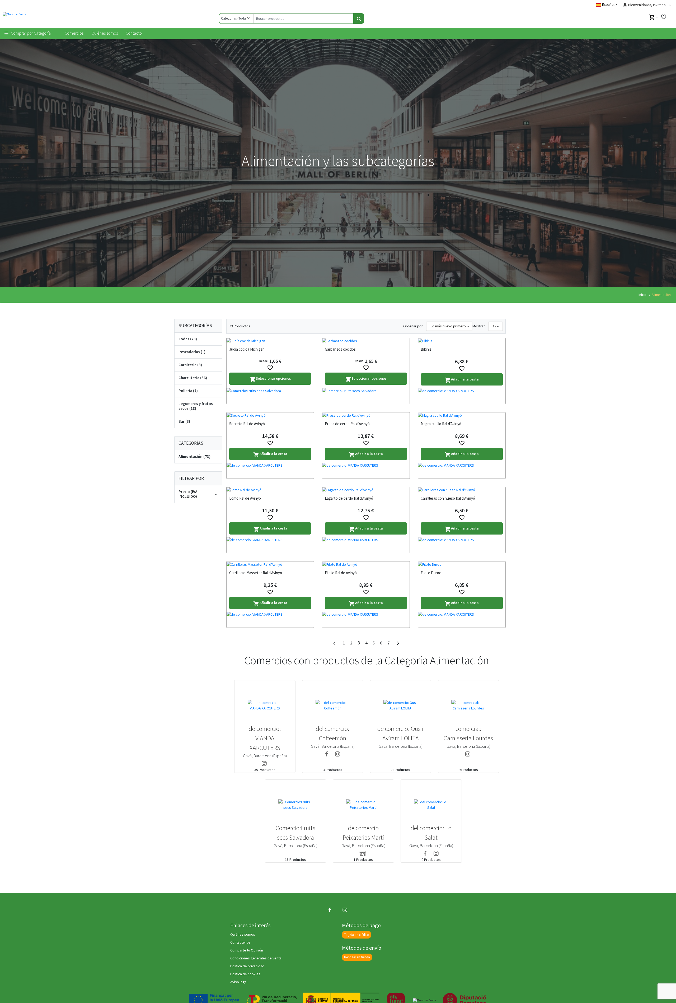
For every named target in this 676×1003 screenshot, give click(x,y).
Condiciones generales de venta (255, 958)
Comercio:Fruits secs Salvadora (295, 833)
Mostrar (478, 326)
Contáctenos (240, 942)
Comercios (74, 33)
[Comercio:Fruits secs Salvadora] (270, 396)
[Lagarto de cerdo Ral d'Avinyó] (366, 490)
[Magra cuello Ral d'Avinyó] (461, 415)
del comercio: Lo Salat (431, 833)
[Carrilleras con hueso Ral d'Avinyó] (461, 490)
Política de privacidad (247, 966)
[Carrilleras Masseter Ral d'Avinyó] (270, 564)
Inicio (642, 294)
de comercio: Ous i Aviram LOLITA (400, 733)
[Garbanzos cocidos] (366, 341)
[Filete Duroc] (461, 564)
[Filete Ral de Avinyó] (366, 564)
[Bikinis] (461, 341)
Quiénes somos (104, 33)
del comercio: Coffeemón (332, 733)
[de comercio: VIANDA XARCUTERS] (461, 396)
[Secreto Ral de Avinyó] (270, 415)
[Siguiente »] (397, 643)
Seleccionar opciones (270, 379)
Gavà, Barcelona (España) (265, 755)
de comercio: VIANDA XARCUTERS (265, 738)
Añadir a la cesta (462, 380)
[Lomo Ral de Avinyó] (270, 490)
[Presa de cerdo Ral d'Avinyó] (366, 415)
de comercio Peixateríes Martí (363, 833)
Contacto (134, 33)
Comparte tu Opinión (246, 950)
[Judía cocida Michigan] (270, 341)
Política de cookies (245, 974)
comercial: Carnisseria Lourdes (468, 733)
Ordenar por (413, 326)
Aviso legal (238, 981)
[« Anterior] (334, 643)
